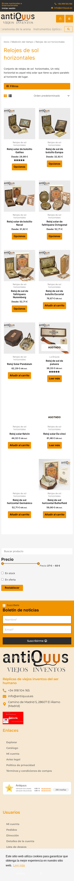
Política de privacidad (20, 765)
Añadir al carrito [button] (54, 305)
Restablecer (12, 587)
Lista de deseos (16, 846)
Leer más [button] (19, 865)
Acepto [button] (20, 873)
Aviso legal (13, 759)
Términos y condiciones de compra (29, 770)
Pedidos (11, 829)
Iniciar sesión (8, 8)
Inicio (6, 42)
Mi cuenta (12, 753)
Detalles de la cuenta (20, 841)
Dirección (12, 835)
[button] (69, 18)
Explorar (11, 742)
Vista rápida (19, 136)
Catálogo (12, 748)
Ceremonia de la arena (15, 29)
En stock (10, 573)
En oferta (10, 579)
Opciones (19, 166)
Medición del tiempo (22, 42)
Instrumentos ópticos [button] (47, 29)
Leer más (54, 378)
